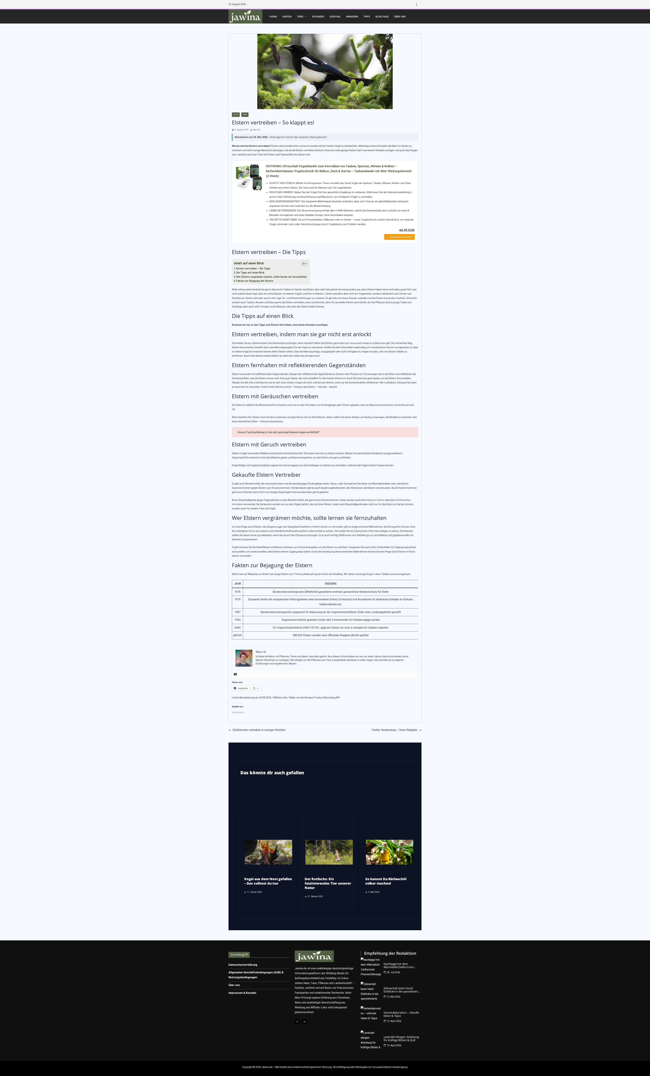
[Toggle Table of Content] (303, 264)
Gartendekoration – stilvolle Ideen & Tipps (401, 1014)
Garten (287, 16)
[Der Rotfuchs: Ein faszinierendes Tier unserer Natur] (329, 842)
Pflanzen (318, 16)
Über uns (400, 16)
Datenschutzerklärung (243, 964)
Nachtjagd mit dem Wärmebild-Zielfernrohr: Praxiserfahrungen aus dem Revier (401, 965)
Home (273, 16)
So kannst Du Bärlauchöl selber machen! (385, 881)
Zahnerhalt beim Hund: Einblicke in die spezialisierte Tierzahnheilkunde (402, 990)
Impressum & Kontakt (242, 992)
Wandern (352, 16)
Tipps (367, 16)
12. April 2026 (394, 1021)
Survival (335, 16)
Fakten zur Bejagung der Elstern (254, 281)
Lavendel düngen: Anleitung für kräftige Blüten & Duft (401, 1038)
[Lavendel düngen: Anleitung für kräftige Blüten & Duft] (371, 1041)
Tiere (300, 16)
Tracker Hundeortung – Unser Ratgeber (394, 730)
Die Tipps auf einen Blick (250, 272)
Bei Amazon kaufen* (401, 237)
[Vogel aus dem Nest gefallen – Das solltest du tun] (268, 842)
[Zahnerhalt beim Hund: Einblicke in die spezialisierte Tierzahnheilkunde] (371, 992)
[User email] (235, 674)
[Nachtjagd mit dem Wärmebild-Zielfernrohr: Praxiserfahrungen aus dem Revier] (371, 967)
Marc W (256, 130)
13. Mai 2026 (393, 996)
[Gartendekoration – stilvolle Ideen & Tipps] (371, 1016)
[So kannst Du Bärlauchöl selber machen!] (389, 842)
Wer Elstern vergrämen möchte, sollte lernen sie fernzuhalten (271, 276)
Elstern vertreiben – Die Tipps (253, 268)
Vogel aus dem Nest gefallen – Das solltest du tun (268, 881)
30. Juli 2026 (393, 972)
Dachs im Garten (375, 500)
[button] (305, 16)
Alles (235, 114)
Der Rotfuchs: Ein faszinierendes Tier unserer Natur (328, 883)
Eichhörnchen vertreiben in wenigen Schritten (259, 730)
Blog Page (382, 16)
